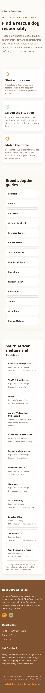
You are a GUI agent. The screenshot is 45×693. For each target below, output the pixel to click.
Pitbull (11, 203)
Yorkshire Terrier (16, 252)
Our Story (6, 639)
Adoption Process (10, 635)
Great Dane (13, 311)
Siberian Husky (15, 281)
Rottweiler (13, 213)
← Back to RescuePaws (11, 11)
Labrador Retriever (17, 233)
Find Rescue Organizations (14, 631)
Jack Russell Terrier (17, 262)
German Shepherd (17, 223)
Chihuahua (13, 291)
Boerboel (12, 193)
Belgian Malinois (16, 321)
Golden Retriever (16, 242)
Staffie (11, 301)
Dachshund (13, 272)
